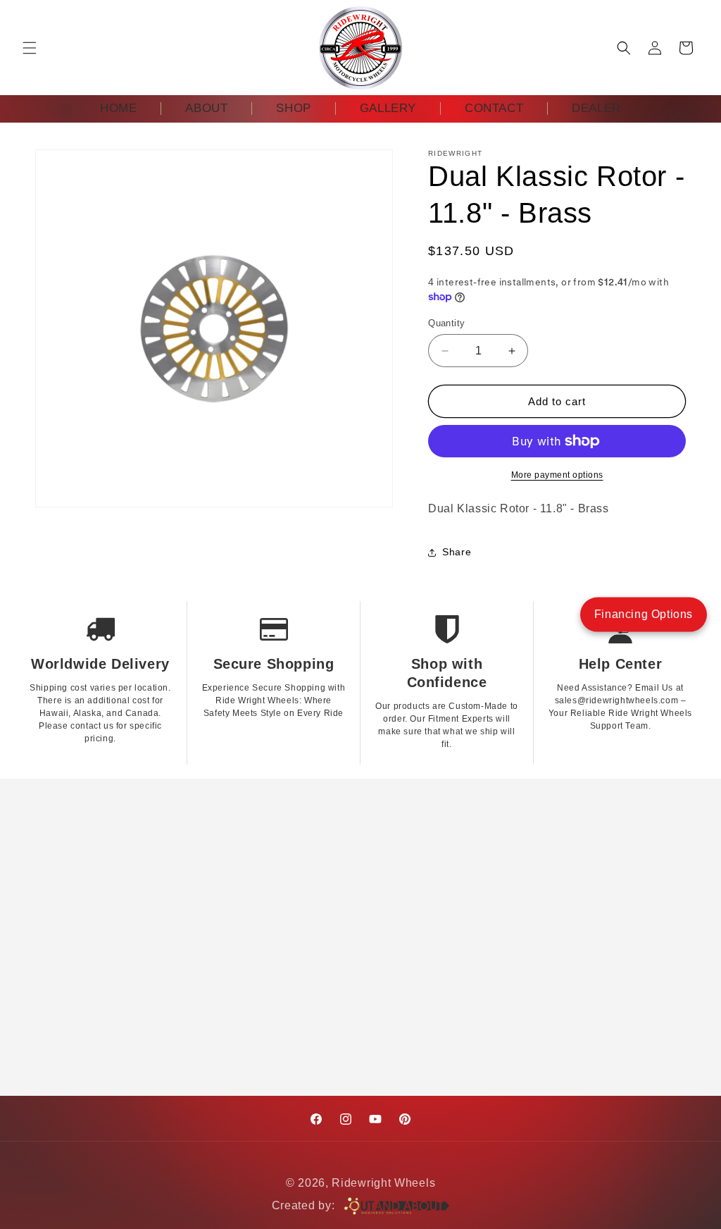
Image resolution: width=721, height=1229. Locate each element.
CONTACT (494, 108)
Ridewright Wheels (383, 1183)
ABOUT (206, 108)
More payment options (557, 475)
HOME (118, 108)
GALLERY (388, 108)
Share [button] (456, 551)
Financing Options (643, 614)
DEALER (596, 108)
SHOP (293, 108)
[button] (29, 47)
